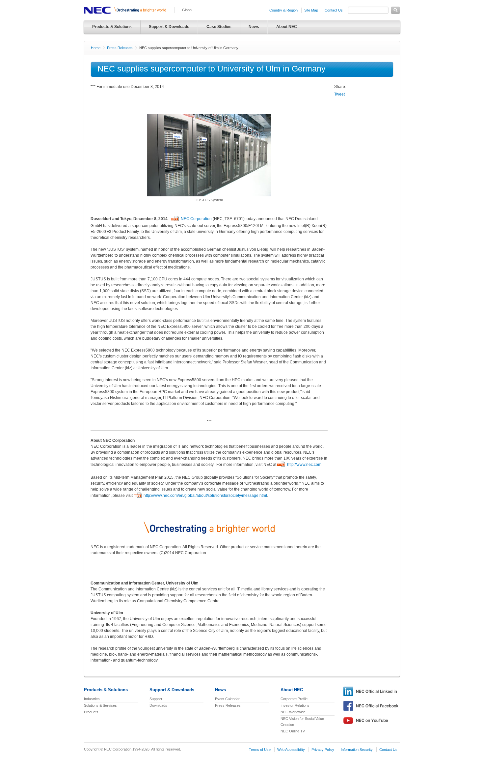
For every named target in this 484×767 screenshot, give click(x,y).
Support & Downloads (169, 26)
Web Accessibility (291, 750)
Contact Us (334, 10)
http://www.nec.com (304, 464)
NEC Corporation (196, 218)
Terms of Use (260, 750)
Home (95, 48)
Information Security (357, 750)
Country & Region (283, 10)
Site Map (311, 10)
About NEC (286, 26)
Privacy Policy (322, 750)
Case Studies (218, 26)
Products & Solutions (112, 26)
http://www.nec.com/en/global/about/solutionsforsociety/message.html (205, 495)
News (254, 26)
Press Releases (120, 48)
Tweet (339, 94)
